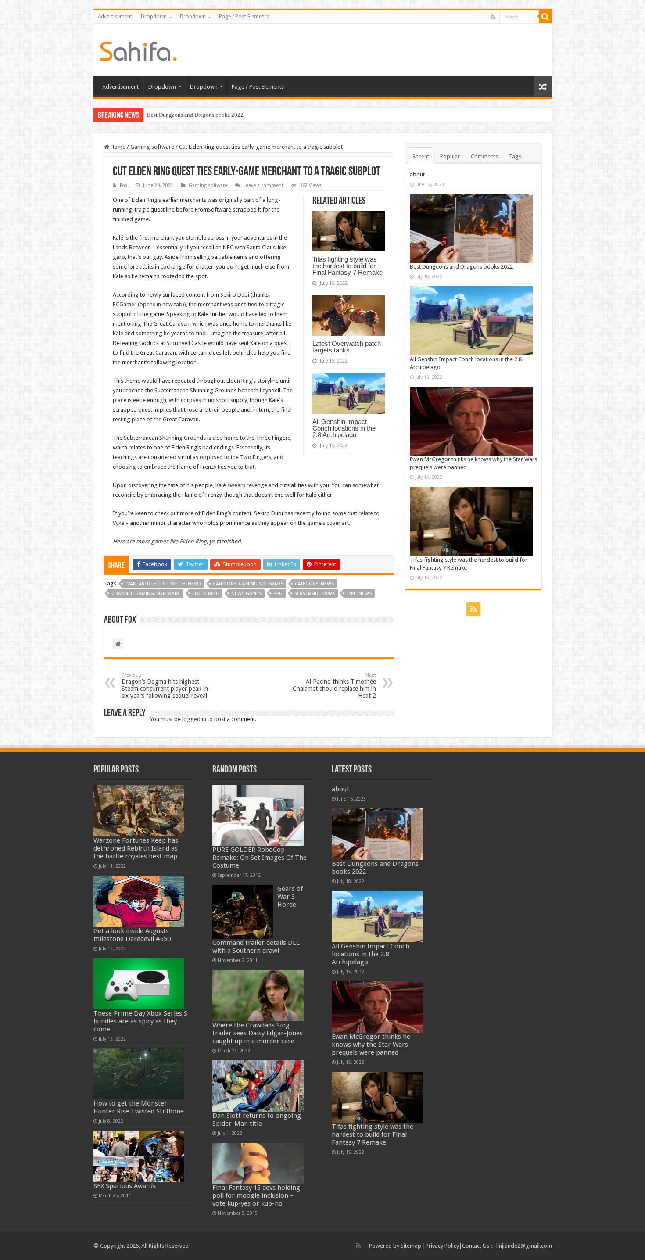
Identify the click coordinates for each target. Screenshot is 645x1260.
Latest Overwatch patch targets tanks (346, 347)
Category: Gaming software (248, 584)
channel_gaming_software (145, 593)
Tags (515, 156)
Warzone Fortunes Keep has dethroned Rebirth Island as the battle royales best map (135, 848)
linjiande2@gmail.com (524, 1245)
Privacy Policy (442, 1245)
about (417, 174)
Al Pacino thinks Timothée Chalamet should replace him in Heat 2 (334, 685)
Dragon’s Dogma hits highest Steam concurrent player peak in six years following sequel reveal (165, 685)
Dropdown (154, 17)
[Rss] (493, 17)
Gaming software (152, 147)
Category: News (314, 584)
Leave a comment (263, 185)
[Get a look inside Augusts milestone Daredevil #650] (139, 901)
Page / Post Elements (244, 17)
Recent (420, 156)
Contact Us (475, 1245)
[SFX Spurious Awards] (139, 1156)
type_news (359, 593)
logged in (194, 719)
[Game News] (138, 49)
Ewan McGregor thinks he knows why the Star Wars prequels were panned (371, 1044)
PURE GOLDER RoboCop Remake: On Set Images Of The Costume (259, 857)
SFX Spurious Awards (124, 1186)
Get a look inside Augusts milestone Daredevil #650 (132, 935)
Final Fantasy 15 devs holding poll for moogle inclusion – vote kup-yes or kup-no (256, 1195)
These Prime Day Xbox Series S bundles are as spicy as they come (140, 1021)
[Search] (545, 16)
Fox (124, 185)
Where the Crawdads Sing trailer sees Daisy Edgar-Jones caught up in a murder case (257, 1033)
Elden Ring (205, 593)
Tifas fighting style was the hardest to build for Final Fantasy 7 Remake (347, 265)
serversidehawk (314, 593)
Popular (450, 156)
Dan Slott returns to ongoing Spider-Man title (256, 1119)
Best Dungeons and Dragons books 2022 (195, 114)
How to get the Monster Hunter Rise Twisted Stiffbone (138, 1107)
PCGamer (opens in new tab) (148, 304)
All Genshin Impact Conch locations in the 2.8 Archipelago (344, 428)
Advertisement (115, 17)
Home (117, 147)
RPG (278, 593)
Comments (484, 156)
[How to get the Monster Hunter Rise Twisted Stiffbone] (139, 1074)
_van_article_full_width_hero (163, 584)
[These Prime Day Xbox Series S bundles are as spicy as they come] (139, 983)
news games (246, 593)
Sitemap (411, 1245)
